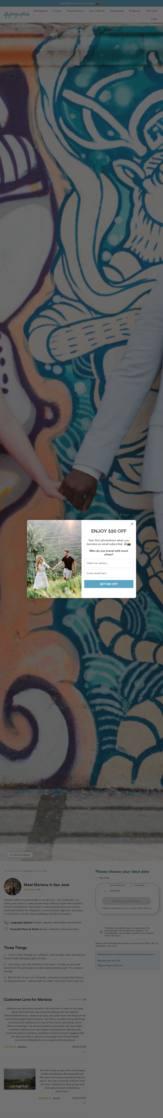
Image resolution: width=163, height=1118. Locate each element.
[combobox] (108, 563)
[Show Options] (130, 563)
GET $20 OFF (109, 584)
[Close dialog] (132, 524)
